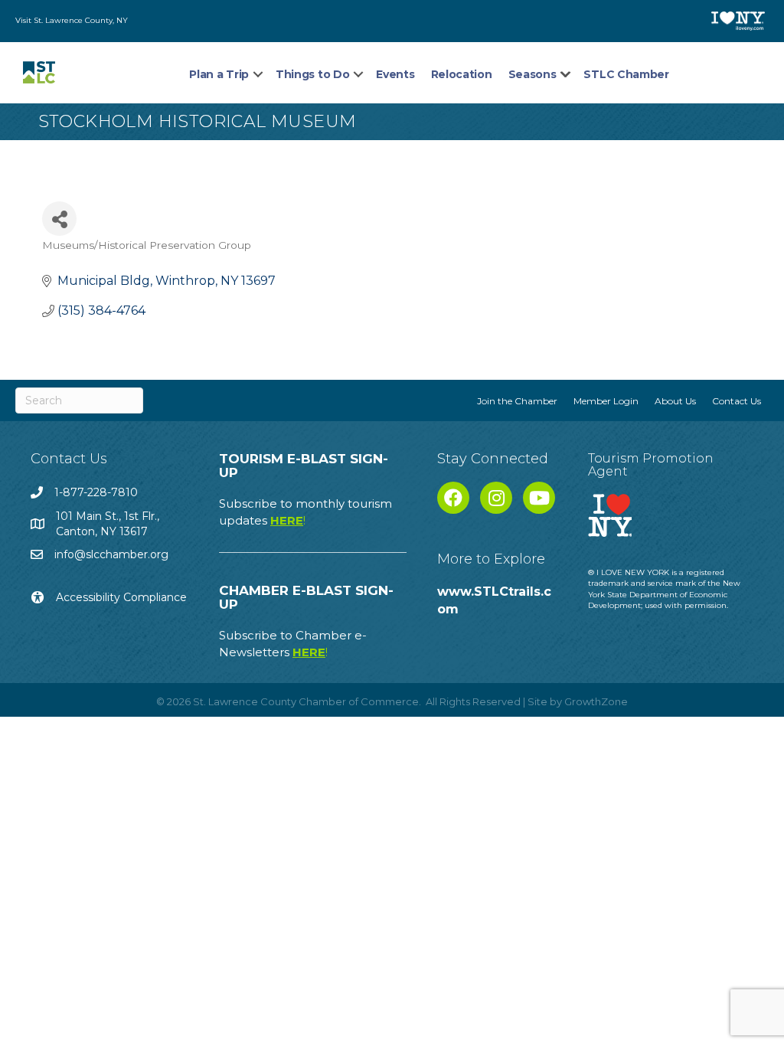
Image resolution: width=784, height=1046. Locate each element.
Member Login (606, 401)
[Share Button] (59, 218)
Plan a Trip (219, 74)
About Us (675, 401)
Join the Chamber (517, 401)
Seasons (532, 74)
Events (395, 74)
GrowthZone (596, 701)
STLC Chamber (625, 74)
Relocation (461, 74)
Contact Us (736, 401)
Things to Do (312, 74)
